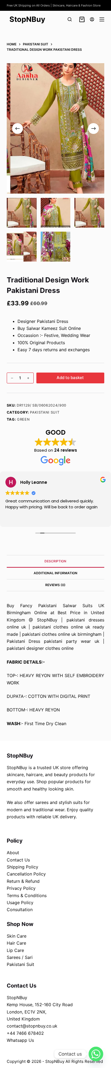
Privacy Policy (21, 888)
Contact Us (18, 860)
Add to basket (70, 377)
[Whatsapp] (96, 1054)
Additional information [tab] (55, 573)
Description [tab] (55, 561)
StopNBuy (27, 19)
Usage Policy (20, 902)
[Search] (70, 19)
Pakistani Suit (44, 412)
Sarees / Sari (20, 957)
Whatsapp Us (20, 1040)
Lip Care (15, 950)
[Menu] (101, 19)
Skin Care (16, 936)
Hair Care (16, 943)
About (13, 852)
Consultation (20, 909)
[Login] (92, 19)
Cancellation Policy (26, 874)
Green (23, 419)
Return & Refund (23, 881)
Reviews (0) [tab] (55, 585)
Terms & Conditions (27, 895)
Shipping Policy (22, 867)
